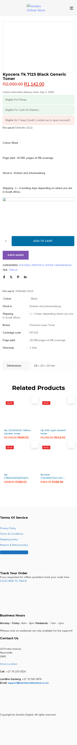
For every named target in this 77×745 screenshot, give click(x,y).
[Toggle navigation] (61, 8)
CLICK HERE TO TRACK (13, 580)
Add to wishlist (16, 254)
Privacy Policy (8, 528)
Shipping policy (9, 539)
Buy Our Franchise (10, 552)
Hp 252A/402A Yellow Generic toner (17, 432)
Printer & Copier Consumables (52, 265)
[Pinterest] (18, 277)
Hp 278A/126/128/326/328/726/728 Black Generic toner (17, 476)
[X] (11, 277)
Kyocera (24, 265)
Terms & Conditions (11, 533)
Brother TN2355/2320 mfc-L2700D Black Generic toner (52, 476)
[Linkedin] (25, 277)
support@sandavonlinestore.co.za (28, 682)
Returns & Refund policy (14, 545)
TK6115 (13, 270)
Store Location (8, 664)
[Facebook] (4, 277)
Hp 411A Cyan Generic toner (53, 432)
